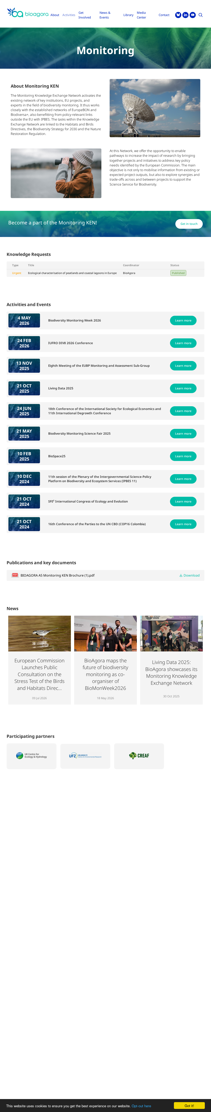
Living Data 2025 (60, 388)
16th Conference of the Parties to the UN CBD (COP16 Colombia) (97, 524)
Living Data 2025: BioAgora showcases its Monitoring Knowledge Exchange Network (171, 672)
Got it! (189, 1105)
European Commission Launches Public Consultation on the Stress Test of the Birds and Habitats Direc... (39, 674)
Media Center (141, 14)
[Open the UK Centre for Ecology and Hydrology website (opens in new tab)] (31, 756)
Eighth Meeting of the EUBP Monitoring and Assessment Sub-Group (99, 365)
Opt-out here (141, 1105)
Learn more (183, 320)
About (54, 15)
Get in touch (192, 224)
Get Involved (85, 14)
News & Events (105, 14)
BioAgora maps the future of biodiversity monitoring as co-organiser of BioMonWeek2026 (105, 674)
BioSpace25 (57, 456)
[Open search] (200, 15)
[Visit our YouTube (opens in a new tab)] (193, 15)
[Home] (28, 12)
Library (128, 15)
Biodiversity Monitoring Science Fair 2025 (79, 433)
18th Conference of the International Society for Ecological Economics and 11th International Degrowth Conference (104, 411)
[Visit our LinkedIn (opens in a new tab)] (185, 15)
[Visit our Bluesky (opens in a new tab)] (178, 15)
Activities (68, 15)
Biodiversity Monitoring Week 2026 (74, 320)
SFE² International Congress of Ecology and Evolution (88, 501)
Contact (164, 15)
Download (192, 575)
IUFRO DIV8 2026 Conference (70, 343)
